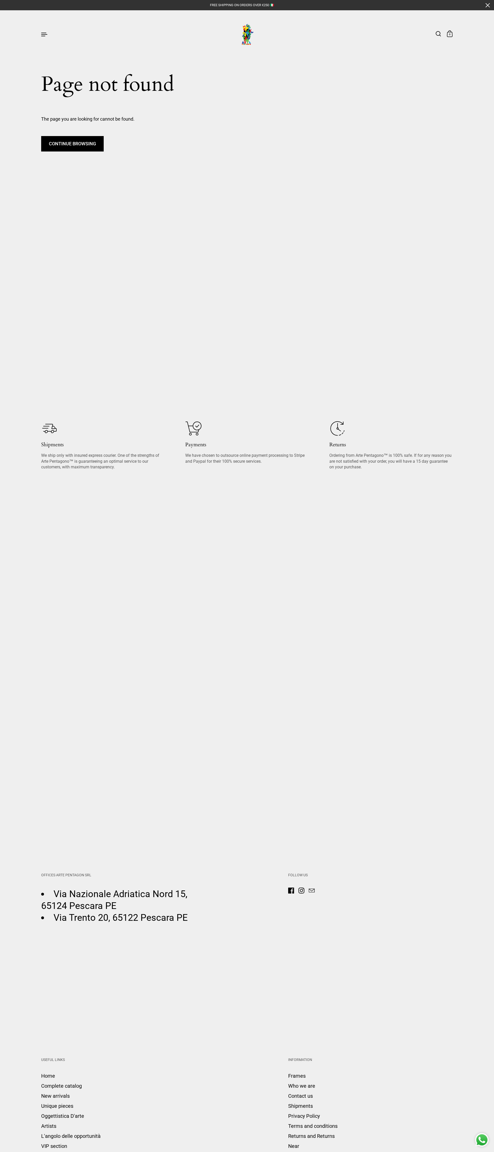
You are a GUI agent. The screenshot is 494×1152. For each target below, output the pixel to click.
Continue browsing (72, 143)
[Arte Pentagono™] (247, 34)
